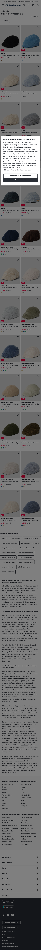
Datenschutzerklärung (17, 170)
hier (35, 165)
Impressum (28, 170)
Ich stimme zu (20, 180)
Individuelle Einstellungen (20, 175)
